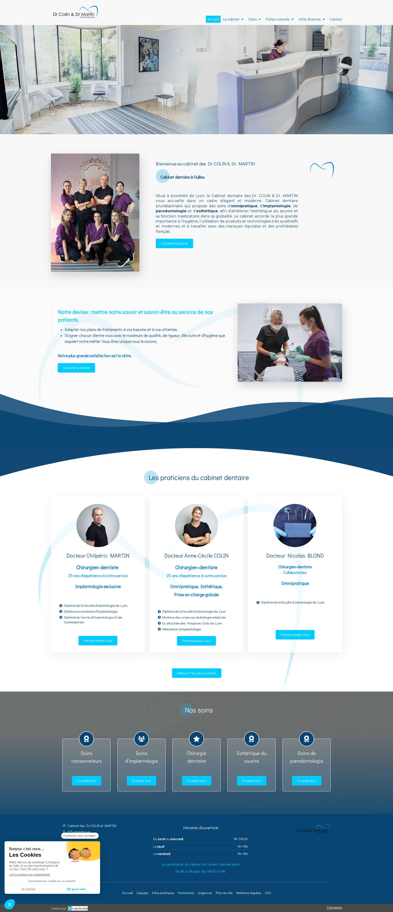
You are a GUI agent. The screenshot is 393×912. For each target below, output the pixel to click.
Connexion (334, 907)
